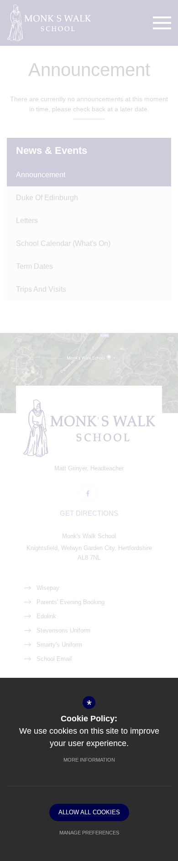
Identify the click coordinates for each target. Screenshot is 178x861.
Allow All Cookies (89, 812)
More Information (89, 760)
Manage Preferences (89, 832)
